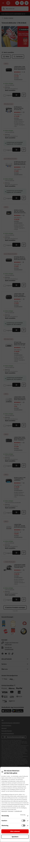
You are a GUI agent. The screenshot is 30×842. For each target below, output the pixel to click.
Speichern (15, 837)
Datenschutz (4, 811)
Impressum (10, 811)
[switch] (23, 821)
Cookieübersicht (18, 811)
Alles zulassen (15, 831)
